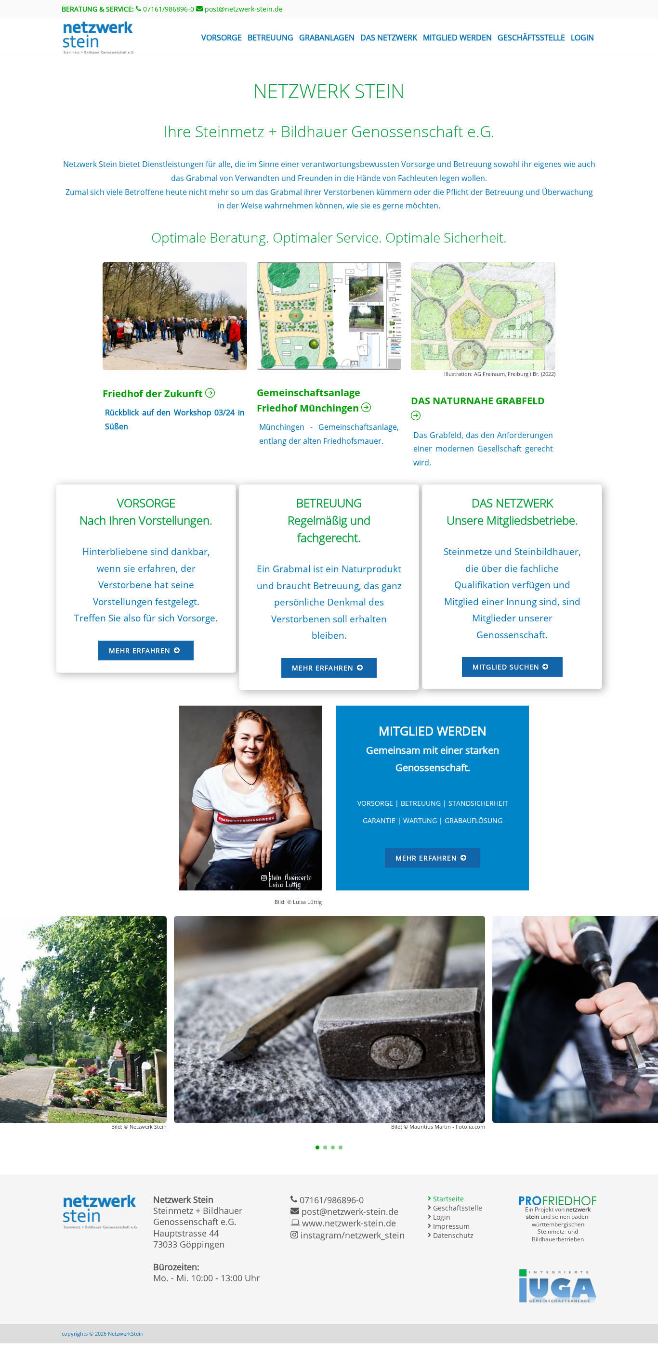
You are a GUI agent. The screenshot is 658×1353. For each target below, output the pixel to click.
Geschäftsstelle (531, 37)
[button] (317, 1147)
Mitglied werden (457, 37)
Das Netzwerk (388, 37)
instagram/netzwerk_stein (351, 1235)
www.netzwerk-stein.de (348, 1223)
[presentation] (8, 1029)
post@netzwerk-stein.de (243, 8)
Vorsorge (221, 37)
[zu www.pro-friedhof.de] (557, 1200)
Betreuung (270, 37)
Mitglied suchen (507, 666)
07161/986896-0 (167, 8)
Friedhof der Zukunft (154, 393)
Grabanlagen (327, 37)
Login (582, 37)
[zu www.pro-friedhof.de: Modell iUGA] (557, 1286)
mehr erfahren (141, 650)
